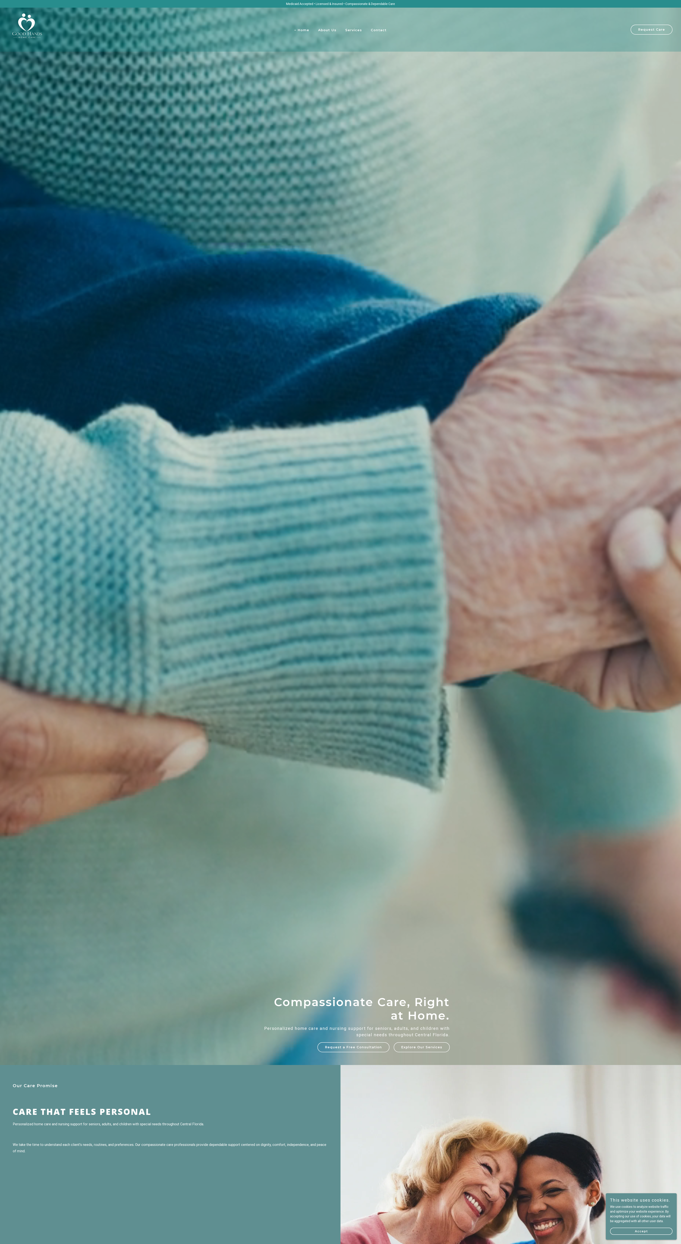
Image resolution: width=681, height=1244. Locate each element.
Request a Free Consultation (353, 1047)
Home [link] (303, 30)
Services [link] (353, 30)
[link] (26, 29)
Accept (641, 1231)
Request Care (651, 30)
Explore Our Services (421, 1047)
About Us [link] (327, 30)
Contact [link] (379, 30)
